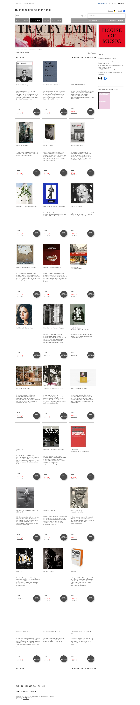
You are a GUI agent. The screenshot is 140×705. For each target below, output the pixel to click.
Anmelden (121, 3)
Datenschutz (24, 691)
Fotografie (39, 49)
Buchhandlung (22, 20)
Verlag (46, 20)
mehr (18, 109)
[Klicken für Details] (28, 72)
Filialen (25, 3)
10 (85, 57)
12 (89, 57)
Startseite (18, 3)
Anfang (74, 57)
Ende (94, 57)
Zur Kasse (112, 3)
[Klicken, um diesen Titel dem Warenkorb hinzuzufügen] (37, 115)
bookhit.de (26, 699)
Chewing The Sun (27, 697)
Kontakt (31, 3)
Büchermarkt (36, 20)
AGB (17, 691)
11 (87, 57)
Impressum (33, 691)
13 (91, 57)
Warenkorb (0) (102, 3)
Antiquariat (56, 20)
